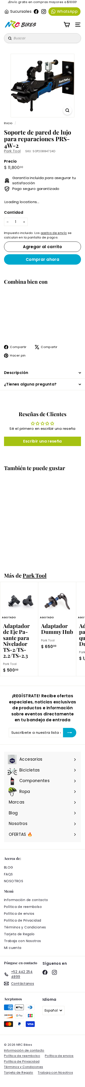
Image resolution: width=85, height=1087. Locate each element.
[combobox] (42, 38)
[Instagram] (43, 11)
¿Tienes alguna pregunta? (30, 384)
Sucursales (20, 11)
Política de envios (19, 913)
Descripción (16, 372)
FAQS (8, 874)
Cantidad (13, 212)
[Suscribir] (69, 733)
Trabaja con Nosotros (22, 941)
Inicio (8, 123)
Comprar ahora (43, 259)
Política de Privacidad (22, 920)
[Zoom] (67, 110)
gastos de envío (54, 233)
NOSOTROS (13, 881)
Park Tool (12, 150)
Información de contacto (26, 900)
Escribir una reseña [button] (42, 441)
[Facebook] (36, 11)
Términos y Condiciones (25, 927)
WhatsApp (67, 11)
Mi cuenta (12, 947)
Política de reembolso (23, 906)
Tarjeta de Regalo (19, 934)
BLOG (8, 867)
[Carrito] (66, 24)
